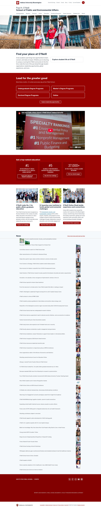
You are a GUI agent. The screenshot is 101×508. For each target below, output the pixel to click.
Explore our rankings (23, 224)
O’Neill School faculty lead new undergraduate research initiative (35, 310)
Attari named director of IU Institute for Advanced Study (33, 254)
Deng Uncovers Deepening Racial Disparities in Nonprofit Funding (35, 437)
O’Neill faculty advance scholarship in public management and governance (38, 329)
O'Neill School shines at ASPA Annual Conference (32, 385)
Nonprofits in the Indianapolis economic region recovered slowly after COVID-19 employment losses (44, 305)
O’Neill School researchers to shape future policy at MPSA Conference (37, 348)
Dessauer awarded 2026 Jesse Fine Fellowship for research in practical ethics (38, 371)
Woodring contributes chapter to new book (30, 413)
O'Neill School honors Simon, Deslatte (29, 455)
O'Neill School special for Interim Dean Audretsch (31, 282)
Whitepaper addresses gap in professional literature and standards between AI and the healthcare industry (45, 451)
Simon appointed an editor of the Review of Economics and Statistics (36, 352)
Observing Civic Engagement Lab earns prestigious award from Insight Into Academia (40, 394)
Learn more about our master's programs (27, 176)
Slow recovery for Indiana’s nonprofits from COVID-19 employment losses (37, 268)
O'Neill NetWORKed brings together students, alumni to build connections (38, 399)
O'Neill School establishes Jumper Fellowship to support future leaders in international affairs (42, 334)
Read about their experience (71, 223)
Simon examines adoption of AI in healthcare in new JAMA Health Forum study (39, 465)
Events (36, 479)
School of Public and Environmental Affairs (37, 9)
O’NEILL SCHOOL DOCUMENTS (54, 492)
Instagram (75, 479)
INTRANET (80, 492)
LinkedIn (81, 479)
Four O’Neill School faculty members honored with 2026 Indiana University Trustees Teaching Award (44, 376)
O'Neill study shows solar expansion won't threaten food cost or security (37, 324)
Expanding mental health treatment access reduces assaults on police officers (38, 404)
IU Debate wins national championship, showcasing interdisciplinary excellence (39, 390)
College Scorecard (48, 505)
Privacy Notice (61, 505)
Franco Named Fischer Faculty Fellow (29, 441)
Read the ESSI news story (48, 224)
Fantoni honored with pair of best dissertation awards (33, 319)
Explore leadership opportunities (50, 102)
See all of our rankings (50, 175)
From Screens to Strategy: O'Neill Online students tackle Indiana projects (37, 263)
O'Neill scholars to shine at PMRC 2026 (29, 296)
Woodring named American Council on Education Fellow (33, 357)
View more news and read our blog (76, 236)
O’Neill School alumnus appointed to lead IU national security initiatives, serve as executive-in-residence (45, 315)
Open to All (55, 505)
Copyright (66, 505)
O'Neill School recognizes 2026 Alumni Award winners (33, 338)
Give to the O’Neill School (24, 479)
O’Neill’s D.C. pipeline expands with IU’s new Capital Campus (34, 423)
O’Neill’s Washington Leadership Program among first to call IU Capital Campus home (40, 291)
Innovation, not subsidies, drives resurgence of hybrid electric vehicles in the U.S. (39, 277)
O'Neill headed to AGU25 (26, 460)
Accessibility (42, 505)
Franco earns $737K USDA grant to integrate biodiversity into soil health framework (40, 408)
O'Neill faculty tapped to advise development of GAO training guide (36, 418)
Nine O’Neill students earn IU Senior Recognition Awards (33, 380)
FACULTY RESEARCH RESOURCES (70, 492)
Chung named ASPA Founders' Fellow (29, 432)
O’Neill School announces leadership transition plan (32, 343)
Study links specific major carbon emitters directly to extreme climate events (38, 259)
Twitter (69, 479)
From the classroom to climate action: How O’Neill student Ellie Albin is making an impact (41, 287)
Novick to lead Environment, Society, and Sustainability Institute (40, 239)
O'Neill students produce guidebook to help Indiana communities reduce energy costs (40, 301)
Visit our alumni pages (74, 174)
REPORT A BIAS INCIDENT (40, 492)
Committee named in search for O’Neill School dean (32, 249)
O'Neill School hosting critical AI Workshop (30, 446)
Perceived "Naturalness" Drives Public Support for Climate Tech (35, 245)
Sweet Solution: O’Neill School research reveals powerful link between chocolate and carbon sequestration (45, 273)
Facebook (72, 479)
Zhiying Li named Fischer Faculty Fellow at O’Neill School (33, 362)
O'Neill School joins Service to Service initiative (31, 469)
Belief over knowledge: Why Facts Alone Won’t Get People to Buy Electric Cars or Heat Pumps (42, 427)
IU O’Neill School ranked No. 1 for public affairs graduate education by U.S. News (39, 366)
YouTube (78, 479)
